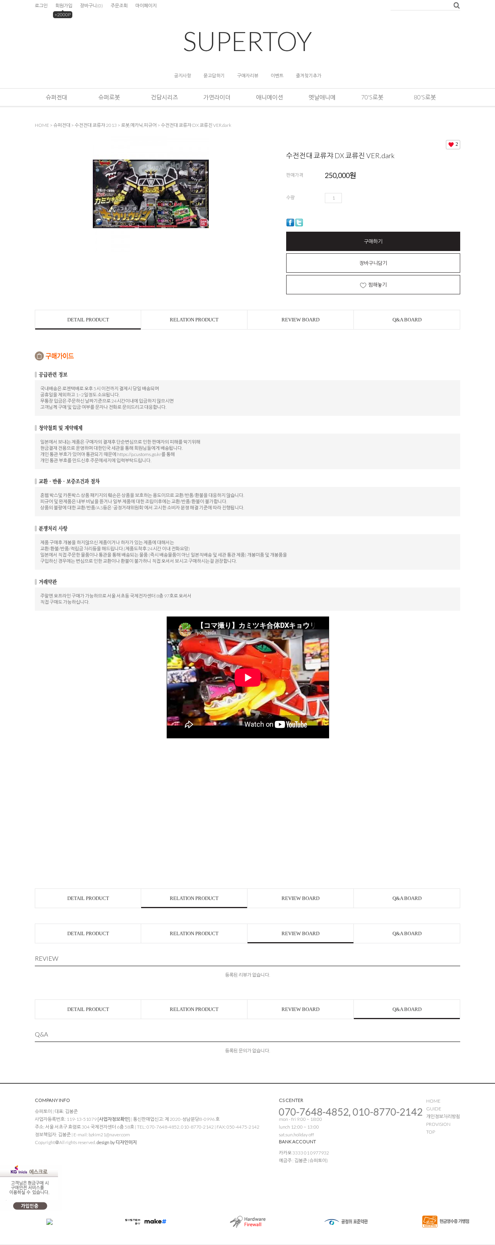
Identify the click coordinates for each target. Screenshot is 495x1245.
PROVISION (438, 1124)
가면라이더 (216, 97)
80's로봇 (425, 97)
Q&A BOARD (407, 320)
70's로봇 (372, 97)
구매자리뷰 (247, 76)
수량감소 (359, 198)
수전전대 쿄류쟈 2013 (96, 125)
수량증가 (348, 198)
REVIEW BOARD (300, 320)
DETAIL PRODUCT (88, 320)
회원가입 (63, 6)
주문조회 (119, 6)
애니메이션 (269, 97)
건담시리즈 (164, 97)
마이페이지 (146, 6)
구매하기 (373, 241)
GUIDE (433, 1109)
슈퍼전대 (56, 97)
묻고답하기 (214, 76)
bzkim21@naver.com (109, 1134)
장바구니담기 (373, 263)
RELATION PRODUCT (194, 320)
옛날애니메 (322, 97)
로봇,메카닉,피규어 (139, 125)
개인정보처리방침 (443, 1116)
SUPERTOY (247, 40)
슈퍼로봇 (109, 97)
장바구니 (91, 6)
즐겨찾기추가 (308, 76)
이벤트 (277, 76)
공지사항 (182, 76)
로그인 (41, 6)
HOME (42, 125)
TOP (430, 1132)
